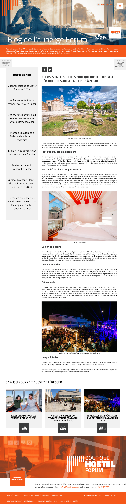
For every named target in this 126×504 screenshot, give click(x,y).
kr (111, 4)
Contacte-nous (13, 495)
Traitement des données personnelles (53, 501)
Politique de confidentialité (53, 495)
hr (102, 4)
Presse (75, 501)
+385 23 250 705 (102, 487)
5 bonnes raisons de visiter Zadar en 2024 (22, 87)
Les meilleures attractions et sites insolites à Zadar (22, 152)
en (98, 4)
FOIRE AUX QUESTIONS (31, 495)
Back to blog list (22, 75)
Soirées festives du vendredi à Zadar (22, 167)
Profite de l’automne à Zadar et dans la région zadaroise (22, 136)
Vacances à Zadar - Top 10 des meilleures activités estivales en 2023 (120, 64)
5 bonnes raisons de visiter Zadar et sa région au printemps (6, 63)
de (107, 4)
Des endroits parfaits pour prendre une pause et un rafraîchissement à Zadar (22, 118)
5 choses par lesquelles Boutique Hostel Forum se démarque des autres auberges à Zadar (22, 203)
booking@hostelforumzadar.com (70, 487)
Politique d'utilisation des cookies (20, 501)
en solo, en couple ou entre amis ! (98, 369)
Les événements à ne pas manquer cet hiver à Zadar (22, 102)
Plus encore (23, 428)
